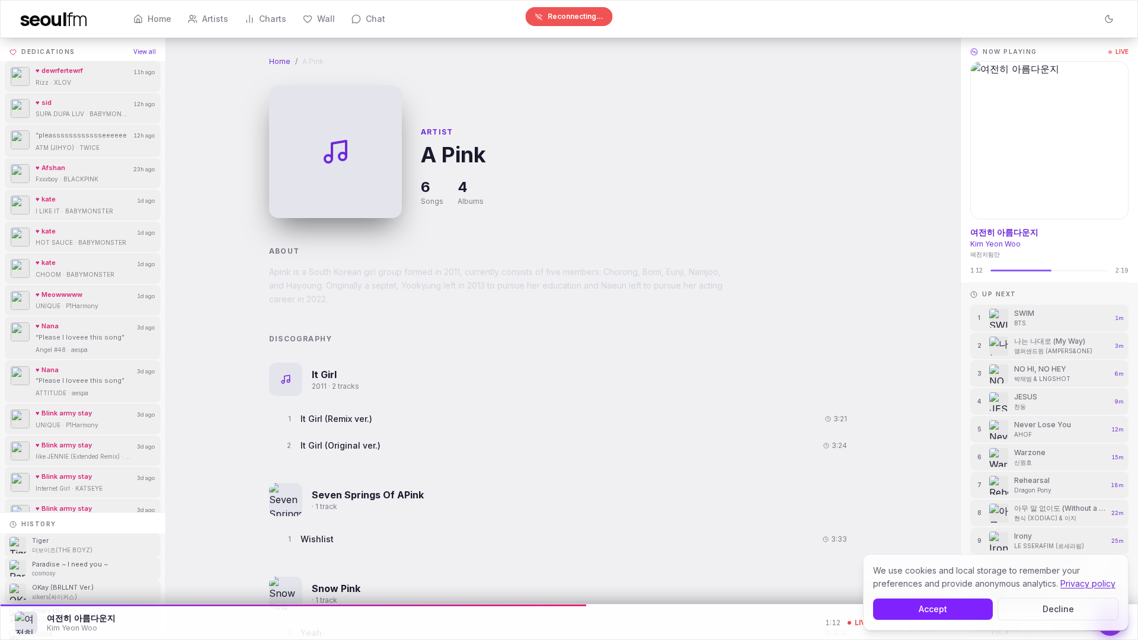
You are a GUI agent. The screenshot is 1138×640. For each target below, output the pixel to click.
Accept (933, 609)
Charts (272, 19)
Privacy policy (1087, 583)
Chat (375, 19)
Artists (215, 19)
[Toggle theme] (1108, 18)
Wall (326, 19)
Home (159, 19)
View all (144, 51)
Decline (1058, 609)
